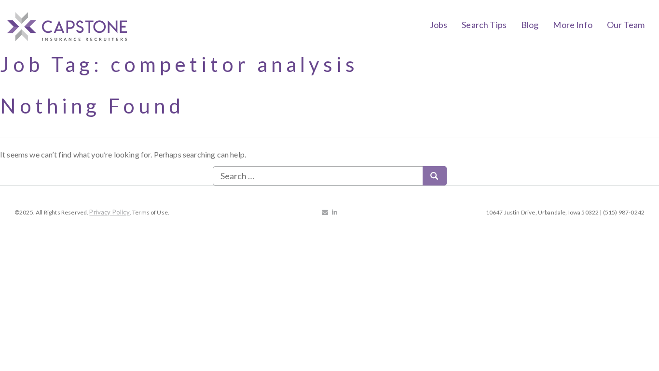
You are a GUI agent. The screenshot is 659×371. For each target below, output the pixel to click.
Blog (530, 24)
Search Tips (484, 24)
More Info (572, 24)
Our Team (626, 24)
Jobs (439, 24)
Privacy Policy (109, 212)
